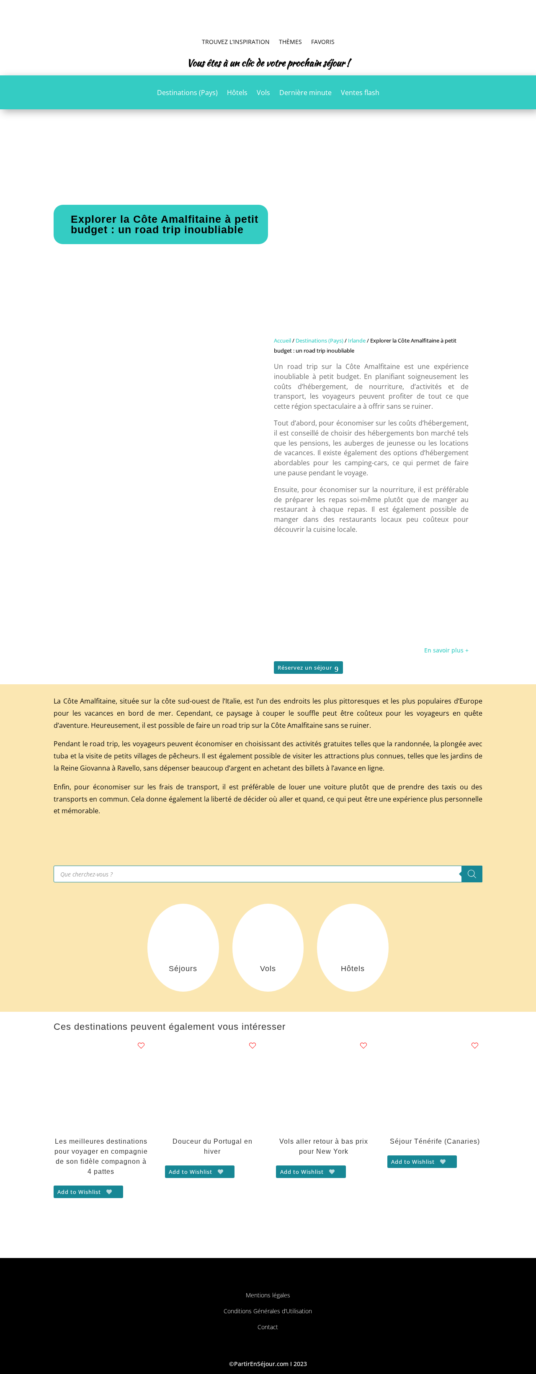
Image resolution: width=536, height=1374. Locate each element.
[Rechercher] (471, 874)
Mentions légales (268, 1295)
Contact (268, 1327)
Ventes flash (360, 93)
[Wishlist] (141, 1045)
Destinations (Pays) (187, 93)
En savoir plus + (446, 650)
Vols (263, 93)
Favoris (323, 42)
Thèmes (290, 42)
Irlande (357, 340)
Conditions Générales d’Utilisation (268, 1311)
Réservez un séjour (305, 667)
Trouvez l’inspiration (236, 42)
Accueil (282, 340)
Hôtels (237, 93)
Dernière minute (305, 93)
